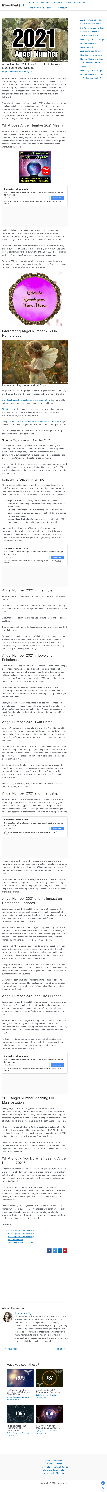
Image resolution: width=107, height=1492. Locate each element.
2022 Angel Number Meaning (21, 1237)
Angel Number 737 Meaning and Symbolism (48, 1391)
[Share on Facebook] (49, 1252)
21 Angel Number (15, 1240)
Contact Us (57, 1461)
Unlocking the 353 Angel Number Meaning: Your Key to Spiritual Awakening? (92, 74)
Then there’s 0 (8, 409)
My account (49, 1473)
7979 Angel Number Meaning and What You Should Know (18, 1392)
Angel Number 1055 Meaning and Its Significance (16, 1428)
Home (47, 1461)
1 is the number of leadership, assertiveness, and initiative (33, 421)
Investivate (11, 5)
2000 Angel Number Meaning (21, 1230)
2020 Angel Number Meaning (21, 1233)
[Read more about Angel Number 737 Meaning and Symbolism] (49, 1378)
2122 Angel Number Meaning (20, 1243)
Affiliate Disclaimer (53, 1464)
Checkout (60, 1473)
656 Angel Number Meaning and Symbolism (48, 1427)
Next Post (62, 1349)
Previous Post (9, 1349)
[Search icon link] (23, 5)
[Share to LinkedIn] (60, 1252)
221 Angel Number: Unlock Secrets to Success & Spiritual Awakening (92, 32)
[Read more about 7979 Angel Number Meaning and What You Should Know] (20, 1378)
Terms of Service (60, 1467)
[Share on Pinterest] (65, 1252)
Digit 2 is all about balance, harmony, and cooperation (26, 400)
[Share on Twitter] (55, 1252)
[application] (61, 2)
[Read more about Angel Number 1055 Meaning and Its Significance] (20, 1414)
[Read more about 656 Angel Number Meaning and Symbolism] (49, 1414)
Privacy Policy (45, 1467)
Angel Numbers (9, 72)
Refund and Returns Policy (53, 1470)
